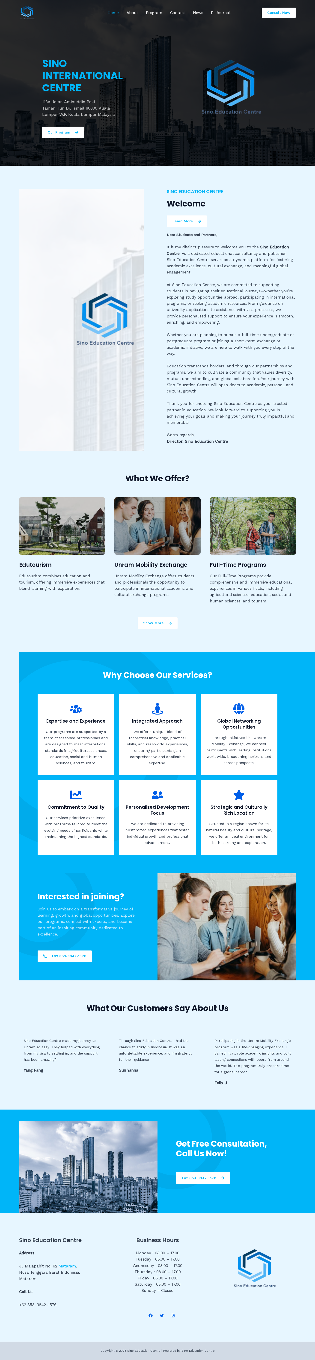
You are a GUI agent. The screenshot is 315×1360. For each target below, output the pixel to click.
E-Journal (220, 12)
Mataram (67, 1266)
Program (154, 12)
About (132, 12)
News (198, 12)
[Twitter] (162, 1316)
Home (113, 12)
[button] (279, 13)
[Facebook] (151, 1316)
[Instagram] (173, 1316)
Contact (177, 12)
